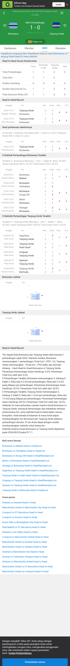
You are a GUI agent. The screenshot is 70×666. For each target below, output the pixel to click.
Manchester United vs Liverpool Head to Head (25, 571)
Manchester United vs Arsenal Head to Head (24, 541)
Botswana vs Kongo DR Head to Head (21, 455)
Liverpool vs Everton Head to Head (19, 517)
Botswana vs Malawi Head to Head (19, 445)
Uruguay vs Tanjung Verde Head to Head (22, 480)
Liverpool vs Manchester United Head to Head (25, 536)
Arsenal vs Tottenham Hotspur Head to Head (24, 556)
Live (40, 445)
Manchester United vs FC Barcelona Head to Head (27, 566)
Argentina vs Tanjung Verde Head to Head (23, 470)
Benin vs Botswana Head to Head (19, 460)
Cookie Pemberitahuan (20, 653)
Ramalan (44, 455)
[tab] (10, 48)
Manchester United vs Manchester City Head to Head (29, 507)
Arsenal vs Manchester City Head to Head (23, 551)
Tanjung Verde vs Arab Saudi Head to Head (24, 475)
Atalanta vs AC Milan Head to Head (20, 532)
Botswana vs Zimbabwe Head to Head (21, 450)
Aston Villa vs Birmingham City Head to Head (25, 522)
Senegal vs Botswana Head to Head (20, 465)
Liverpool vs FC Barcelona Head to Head (22, 512)
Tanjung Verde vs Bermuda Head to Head (23, 490)
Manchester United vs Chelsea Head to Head (24, 546)
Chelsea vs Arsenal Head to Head (19, 502)
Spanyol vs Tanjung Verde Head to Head (22, 485)
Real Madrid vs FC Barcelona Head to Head (24, 527)
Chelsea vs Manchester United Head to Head (24, 561)
